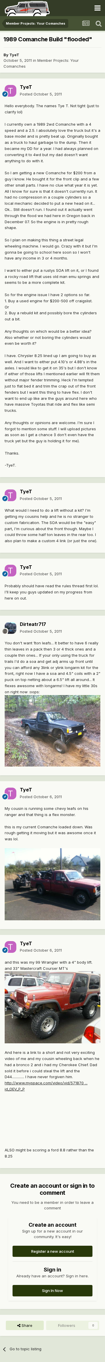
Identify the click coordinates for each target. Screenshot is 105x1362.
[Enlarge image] (52, 730)
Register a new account (52, 1251)
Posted (41, 94)
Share (26, 1325)
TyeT (14, 54)
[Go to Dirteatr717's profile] (10, 628)
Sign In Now (52, 1290)
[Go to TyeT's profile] (10, 91)
